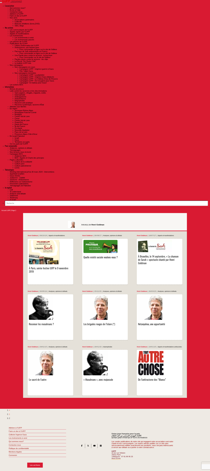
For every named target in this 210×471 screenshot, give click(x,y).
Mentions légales (15, 452)
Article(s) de (92, 225)
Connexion (13, 455)
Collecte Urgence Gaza (18, 435)
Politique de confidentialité (19, 448)
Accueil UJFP (5, 210)
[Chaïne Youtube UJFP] (94, 446)
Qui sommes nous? (16, 441)
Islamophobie (107, 347)
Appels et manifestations (57, 235)
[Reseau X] (88, 446)
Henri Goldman (33, 235)
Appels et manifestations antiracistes (170, 347)
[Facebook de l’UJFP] (82, 446)
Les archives (35, 465)
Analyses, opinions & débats (112, 235)
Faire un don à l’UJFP (17, 431)
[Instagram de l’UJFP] (101, 446)
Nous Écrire (116, 458)
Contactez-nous (15, 445)
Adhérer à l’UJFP (15, 428)
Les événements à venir (18, 438)
